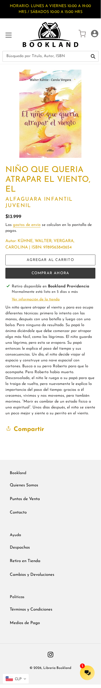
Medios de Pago (25, 623)
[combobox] (50, 56)
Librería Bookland (57, 668)
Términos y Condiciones (31, 609)
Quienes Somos (24, 485)
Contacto (18, 512)
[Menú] (8, 34)
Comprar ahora (50, 273)
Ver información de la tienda (36, 299)
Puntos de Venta (25, 499)
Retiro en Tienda (25, 561)
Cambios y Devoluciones (32, 575)
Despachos (20, 547)
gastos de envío (27, 225)
